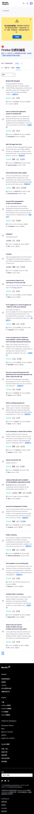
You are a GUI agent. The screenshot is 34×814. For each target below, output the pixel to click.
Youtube (9, 254)
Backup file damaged (13, 81)
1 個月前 (17, 246)
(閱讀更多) (15, 94)
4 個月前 (22, 226)
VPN (15, 224)
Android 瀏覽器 (6, 708)
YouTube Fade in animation (15, 594)
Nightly (3, 735)
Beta (2, 729)
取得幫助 (4, 761)
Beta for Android (7, 732)
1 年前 (23, 165)
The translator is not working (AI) (17, 563)
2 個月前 (16, 104)
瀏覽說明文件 (5, 691)
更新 (2, 652)
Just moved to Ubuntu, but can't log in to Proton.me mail (15, 281)
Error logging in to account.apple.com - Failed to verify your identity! (18, 306)
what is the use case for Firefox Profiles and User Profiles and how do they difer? (16, 627)
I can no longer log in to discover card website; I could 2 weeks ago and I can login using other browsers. (18, 340)
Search (23, 3)
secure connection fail (13, 460)
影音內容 (16, 525)
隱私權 (3, 805)
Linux (17, 63)
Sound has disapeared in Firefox (16, 506)
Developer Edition (7, 725)
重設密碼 (4, 755)
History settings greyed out (15, 403)
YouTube (5, 781)
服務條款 (4, 802)
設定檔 (16, 645)
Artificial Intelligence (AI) (21, 582)
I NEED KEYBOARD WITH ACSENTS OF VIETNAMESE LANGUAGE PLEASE (18, 481)
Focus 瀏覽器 (5, 715)
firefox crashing (11, 535)
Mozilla (5, 667)
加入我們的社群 (6, 688)
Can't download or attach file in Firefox (19, 431)
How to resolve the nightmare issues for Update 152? (16, 113)
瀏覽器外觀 (17, 163)
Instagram (8, 781)
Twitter (3, 685)
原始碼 (3, 682)
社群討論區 (6, 10)
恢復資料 (16, 101)
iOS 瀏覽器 (4, 712)
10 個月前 (17, 498)
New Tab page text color (14, 144)
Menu (27, 3)
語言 (15, 496)
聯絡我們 (4, 811)
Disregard (9, 234)
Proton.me (15, 287)
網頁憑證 (16, 470)
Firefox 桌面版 (6, 705)
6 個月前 (18, 395)
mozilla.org (5, 798)
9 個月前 (20, 527)
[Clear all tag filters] (21, 63)
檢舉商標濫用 (5, 679)
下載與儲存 (17, 450)
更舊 (2, 654)
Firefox (10, 101)
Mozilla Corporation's (12, 785)
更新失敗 (16, 134)
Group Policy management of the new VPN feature (14, 202)
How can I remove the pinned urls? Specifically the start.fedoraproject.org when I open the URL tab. (19, 374)
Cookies (4, 808)
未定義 (16, 244)
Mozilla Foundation (15, 787)
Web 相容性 (17, 295)
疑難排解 (16, 553)
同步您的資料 (5, 758)
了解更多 (17, 37)
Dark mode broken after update (16, 173)
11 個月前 (21, 330)
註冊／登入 (4, 749)
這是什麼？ (4, 752)
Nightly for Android (8, 738)
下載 (2, 702)
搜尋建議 (16, 393)
